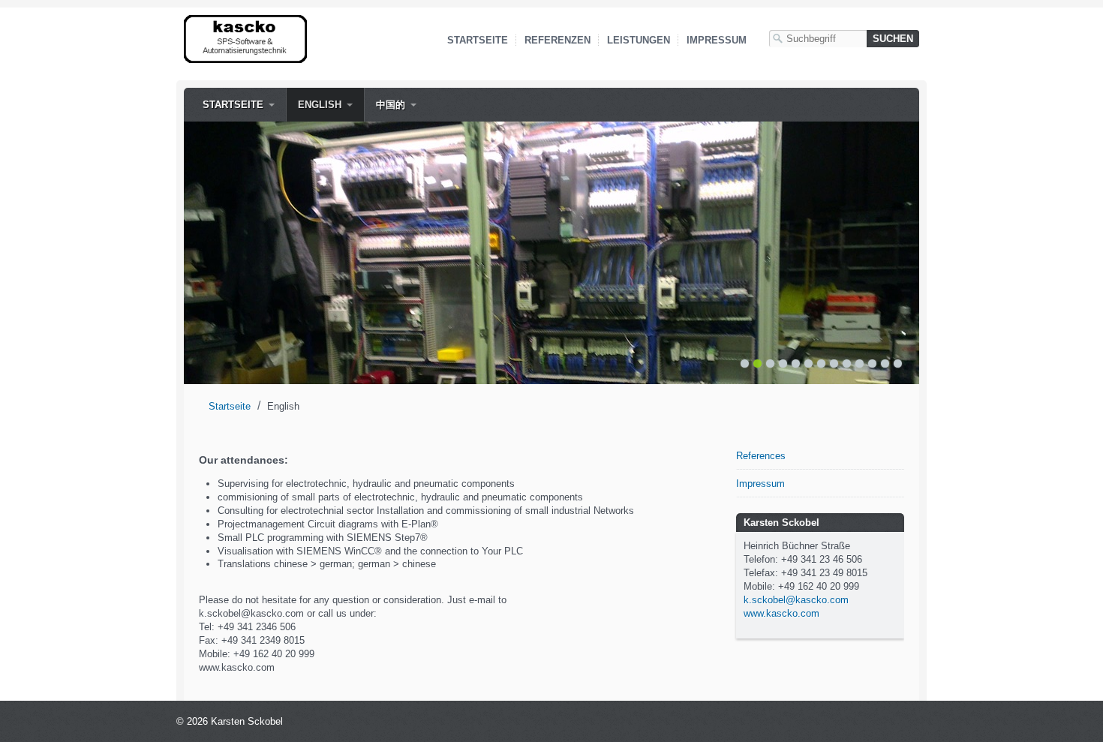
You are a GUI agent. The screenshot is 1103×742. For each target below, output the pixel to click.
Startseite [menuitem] (233, 104)
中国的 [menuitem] (390, 104)
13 (898, 363)
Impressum (717, 40)
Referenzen (557, 40)
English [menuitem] (319, 104)
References (761, 455)
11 (872, 363)
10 (859, 363)
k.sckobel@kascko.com (796, 599)
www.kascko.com (781, 613)
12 (885, 363)
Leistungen (638, 40)
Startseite (477, 40)
